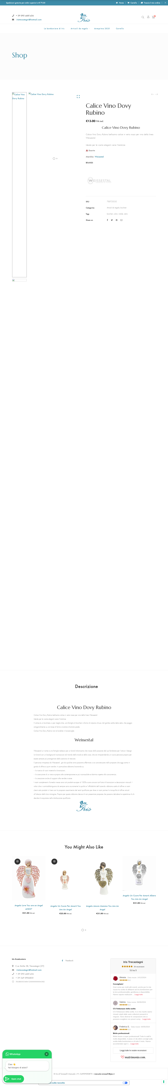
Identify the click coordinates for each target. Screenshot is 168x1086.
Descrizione (86, 686)
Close (165, 2)
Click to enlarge (78, 96)
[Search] (143, 17)
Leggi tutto (139, 994)
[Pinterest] (116, 220)
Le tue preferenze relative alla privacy (95, 1083)
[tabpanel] (28, 885)
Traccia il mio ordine (152, 2)
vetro (126, 214)
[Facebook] (107, 220)
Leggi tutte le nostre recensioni (133, 1050)
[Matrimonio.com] (133, 1058)
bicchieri (123, 207)
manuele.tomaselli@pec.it (104, 1073)
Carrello (133, 2)
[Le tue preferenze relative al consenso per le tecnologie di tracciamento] (163, 1081)
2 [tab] (85, 930)
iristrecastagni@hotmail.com (29, 19)
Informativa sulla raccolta (53, 1083)
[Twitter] (112, 220)
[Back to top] (161, 1079)
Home (121, 2)
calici (116, 214)
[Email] (121, 220)
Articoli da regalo (113, 207)
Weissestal (99, 156)
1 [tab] (83, 930)
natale (121, 214)
